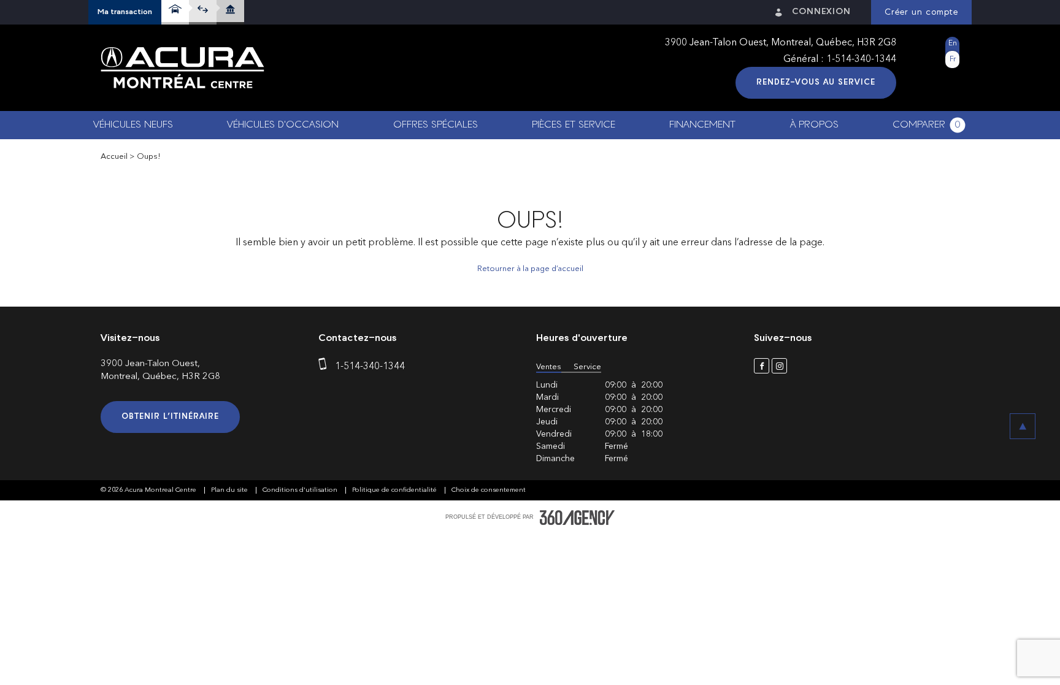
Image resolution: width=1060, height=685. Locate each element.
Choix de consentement (488, 490)
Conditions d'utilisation (301, 490)
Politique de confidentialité (395, 490)
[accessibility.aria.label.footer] (577, 517)
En (952, 43)
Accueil (114, 157)
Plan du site (230, 490)
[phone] (325, 367)
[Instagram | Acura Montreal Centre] (779, 365)
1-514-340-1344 (861, 59)
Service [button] (587, 367)
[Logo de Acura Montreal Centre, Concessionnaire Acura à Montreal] (183, 68)
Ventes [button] (548, 367)
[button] (124, 12)
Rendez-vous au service (815, 82)
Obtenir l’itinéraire (170, 417)
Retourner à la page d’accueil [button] (530, 269)
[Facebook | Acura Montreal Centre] (761, 365)
